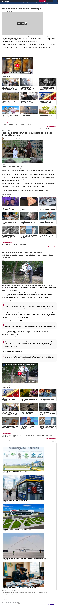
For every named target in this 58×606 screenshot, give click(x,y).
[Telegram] (10, 602)
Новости (14, 1)
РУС (55, 1)
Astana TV (13, 172)
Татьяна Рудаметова (8, 260)
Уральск (3, 385)
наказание (4, 194)
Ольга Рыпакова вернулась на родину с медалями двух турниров (16, 124)
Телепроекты (20, 1)
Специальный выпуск (21, 3)
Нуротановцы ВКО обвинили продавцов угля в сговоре (44, 128)
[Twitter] (4, 602)
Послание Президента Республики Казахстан (10, 598)
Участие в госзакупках (6, 599)
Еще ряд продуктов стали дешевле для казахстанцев (14, 244)
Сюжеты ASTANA (9, 5)
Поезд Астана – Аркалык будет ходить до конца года (44, 247)
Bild (25, 172)
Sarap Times (8, 3)
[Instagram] (6, 602)
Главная (3, 5)
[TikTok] (14, 602)
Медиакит (3, 600)
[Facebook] (2, 602)
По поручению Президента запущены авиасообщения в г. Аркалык (17, 529)
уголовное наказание (11, 194)
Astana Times (3, 3)
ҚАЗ (52, 1)
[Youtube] (12, 602)
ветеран (8, 385)
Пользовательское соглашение (7, 596)
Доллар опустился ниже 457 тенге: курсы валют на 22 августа (16, 500)
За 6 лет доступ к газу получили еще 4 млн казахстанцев (15, 471)
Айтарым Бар (14, 3)
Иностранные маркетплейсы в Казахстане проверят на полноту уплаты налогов (20, 587)
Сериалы (25, 1)
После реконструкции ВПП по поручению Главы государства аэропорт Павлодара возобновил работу (24, 558)
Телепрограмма (31, 1)
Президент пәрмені (29, 3)
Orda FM (37, 1)
